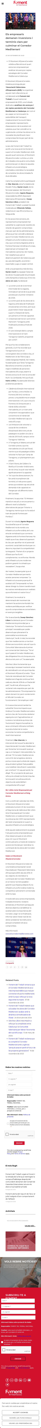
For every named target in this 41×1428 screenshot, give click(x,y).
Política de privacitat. (24, 1336)
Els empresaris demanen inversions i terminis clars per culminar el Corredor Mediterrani (19, 42)
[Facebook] (7, 967)
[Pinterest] (14, 967)
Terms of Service (19, 1154)
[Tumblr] (18, 967)
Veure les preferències (20, 1423)
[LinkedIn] (22, 967)
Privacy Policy (10, 1368)
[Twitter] (11, 967)
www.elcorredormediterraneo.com (19, 934)
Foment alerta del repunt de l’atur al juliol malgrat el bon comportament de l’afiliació (20, 1196)
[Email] (26, 967)
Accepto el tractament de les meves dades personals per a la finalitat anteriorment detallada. (20, 1123)
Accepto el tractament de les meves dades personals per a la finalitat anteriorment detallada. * (18, 1342)
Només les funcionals (20, 1418)
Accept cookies (20, 1412)
